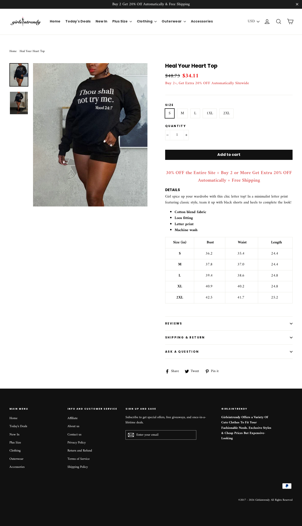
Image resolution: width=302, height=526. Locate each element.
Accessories (202, 21)
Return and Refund (79, 451)
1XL (209, 113)
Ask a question (182, 352)
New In (101, 21)
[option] (90, 134)
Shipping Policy (77, 467)
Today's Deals (78, 21)
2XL (226, 113)
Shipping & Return (185, 337)
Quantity (175, 125)
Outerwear (172, 21)
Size (169, 104)
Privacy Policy (76, 443)
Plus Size (120, 21)
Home (55, 21)
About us (73, 426)
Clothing (145, 21)
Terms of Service (78, 459)
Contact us (74, 435)
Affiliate (72, 418)
